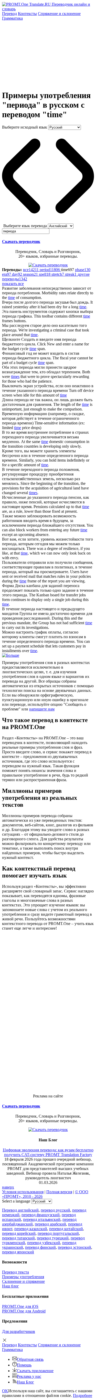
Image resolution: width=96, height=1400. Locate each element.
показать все (13, 283)
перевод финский (40, 1247)
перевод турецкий (53, 1238)
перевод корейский (19, 1233)
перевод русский (55, 1210)
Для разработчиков (18, 1331)
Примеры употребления (23, 1277)
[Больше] (10, 655)
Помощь (24, 1365)
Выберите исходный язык (24, 127)
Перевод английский (20, 1210)
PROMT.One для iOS (20, 1306)
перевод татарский (18, 1238)
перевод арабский (50, 1224)
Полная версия (59, 1192)
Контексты (27, 13)
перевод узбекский (43, 1242)
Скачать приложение (35, 1371)
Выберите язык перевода (25, 226)
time (11, 297)
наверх (8, 1187)
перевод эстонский (74, 1247)
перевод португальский (58, 1233)
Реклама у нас (29, 1376)
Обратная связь (30, 1359)
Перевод (9, 13)
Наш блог (10, 1286)
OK (5, 1391)
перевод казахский (30, 1229)
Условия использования (23, 1192)
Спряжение (59, 13)
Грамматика (12, 18)
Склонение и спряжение (23, 1281)
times (15, 376)
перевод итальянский (41, 1219)
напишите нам (42, 709)
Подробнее (82, 1395)
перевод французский (41, 1215)
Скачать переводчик (21, 241)
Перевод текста (15, 1272)
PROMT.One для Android (24, 1311)
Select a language (16, 1201)
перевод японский (18, 1252)
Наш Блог (25, 1382)
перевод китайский (66, 1229)
